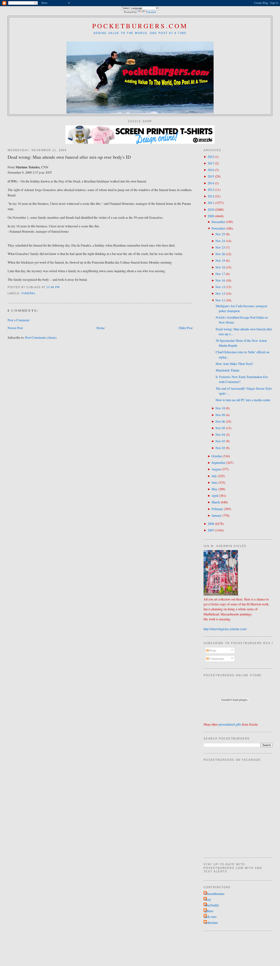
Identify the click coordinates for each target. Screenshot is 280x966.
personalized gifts (230, 724)
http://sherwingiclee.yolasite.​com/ (225, 629)
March (216, 502)
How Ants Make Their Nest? (234, 363)
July (214, 476)
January (217, 515)
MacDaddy (212, 905)
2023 (211, 156)
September (218, 462)
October (217, 456)
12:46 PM (53, 287)
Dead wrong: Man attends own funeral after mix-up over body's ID (69, 157)
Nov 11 (220, 300)
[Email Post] (61, 287)
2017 (211, 163)
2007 (211, 530)
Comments (216, 658)
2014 (211, 183)
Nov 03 (220, 441)
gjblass (209, 911)
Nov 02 (220, 448)
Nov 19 (220, 260)
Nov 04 (220, 434)
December (218, 222)
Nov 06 (220, 421)
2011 (211, 202)
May (214, 489)
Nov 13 (220, 287)
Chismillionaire (214, 893)
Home (101, 328)
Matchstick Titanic (228, 370)
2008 (211, 523)
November (218, 228)
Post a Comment (18, 320)
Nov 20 (220, 254)
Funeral (29, 293)
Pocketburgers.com (140, 25)
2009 (211, 216)
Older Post (185, 328)
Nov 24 (220, 241)
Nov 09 (220, 415)
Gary (208, 899)
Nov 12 (220, 293)
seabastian (211, 922)
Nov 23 (220, 247)
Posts (212, 650)
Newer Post (15, 328)
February (217, 509)
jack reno (210, 916)
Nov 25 (220, 234)
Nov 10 (220, 408)
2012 (211, 196)
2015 (211, 176)
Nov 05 (220, 428)
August (216, 469)
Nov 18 (220, 267)
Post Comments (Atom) (40, 337)
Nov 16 (220, 280)
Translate (151, 12)
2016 (211, 170)
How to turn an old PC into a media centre (243, 400)
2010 (211, 209)
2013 (211, 189)
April (215, 495)
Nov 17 (220, 274)
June (214, 482)
